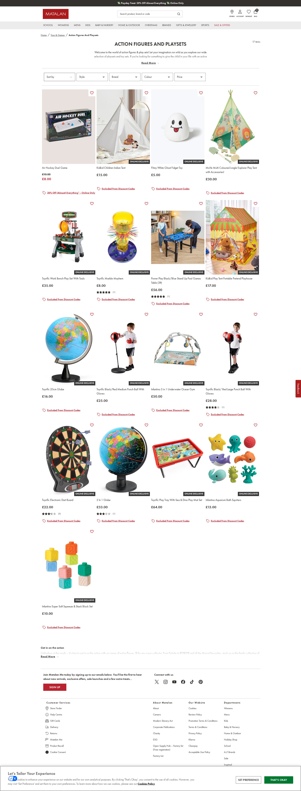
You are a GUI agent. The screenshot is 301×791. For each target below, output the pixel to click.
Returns (53, 733)
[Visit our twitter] (156, 681)
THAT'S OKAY (278, 780)
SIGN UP (54, 687)
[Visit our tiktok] (191, 681)
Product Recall (57, 745)
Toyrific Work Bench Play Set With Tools (63, 278)
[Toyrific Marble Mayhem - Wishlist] (146, 203)
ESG (155, 739)
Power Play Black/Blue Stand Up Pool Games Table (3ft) (176, 280)
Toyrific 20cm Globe (53, 389)
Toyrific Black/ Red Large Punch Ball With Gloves (228, 391)
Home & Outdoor (232, 733)
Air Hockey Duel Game (54, 168)
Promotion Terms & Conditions (203, 720)
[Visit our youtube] (174, 681)
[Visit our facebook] (183, 681)
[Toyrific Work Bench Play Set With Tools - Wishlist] (91, 203)
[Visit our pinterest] (200, 681)
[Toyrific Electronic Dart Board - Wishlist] (91, 425)
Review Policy (195, 714)
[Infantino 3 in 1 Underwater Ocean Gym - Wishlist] (201, 314)
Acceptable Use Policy (199, 752)
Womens (228, 708)
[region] (150, 778)
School (227, 745)
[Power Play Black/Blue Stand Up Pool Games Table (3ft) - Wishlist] (201, 203)
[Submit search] (178, 14)
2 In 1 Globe (104, 500)
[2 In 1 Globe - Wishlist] (146, 425)
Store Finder (56, 708)
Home (44, 35)
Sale (226, 758)
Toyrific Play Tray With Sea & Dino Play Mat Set (176, 500)
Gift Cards (55, 720)
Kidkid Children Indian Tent (111, 168)
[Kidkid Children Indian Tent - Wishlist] (146, 92)
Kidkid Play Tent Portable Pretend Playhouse (229, 278)
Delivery (54, 727)
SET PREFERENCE (248, 780)
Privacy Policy (195, 733)
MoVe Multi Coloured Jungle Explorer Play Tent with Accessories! (231, 170)
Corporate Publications (164, 727)
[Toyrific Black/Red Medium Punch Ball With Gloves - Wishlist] (146, 314)
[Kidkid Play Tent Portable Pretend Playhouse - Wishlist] (255, 203)
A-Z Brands (229, 752)
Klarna (192, 739)
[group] (46, 177)
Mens (227, 714)
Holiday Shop (230, 739)
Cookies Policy (146, 784)
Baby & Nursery (232, 727)
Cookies (192, 708)
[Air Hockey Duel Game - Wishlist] (91, 92)
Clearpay (193, 745)
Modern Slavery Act (163, 720)
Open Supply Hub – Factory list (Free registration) (168, 747)
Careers (157, 714)
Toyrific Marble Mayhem (110, 278)
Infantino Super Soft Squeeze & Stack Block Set (67, 606)
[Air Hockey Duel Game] (68, 126)
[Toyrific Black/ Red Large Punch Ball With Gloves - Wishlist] (255, 314)
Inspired (228, 764)
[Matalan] (56, 14)
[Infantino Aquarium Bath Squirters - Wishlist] (255, 425)
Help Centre (56, 714)
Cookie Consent (58, 752)
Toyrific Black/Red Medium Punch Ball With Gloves (120, 391)
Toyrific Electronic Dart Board (57, 500)
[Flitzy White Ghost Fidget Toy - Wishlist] (201, 92)
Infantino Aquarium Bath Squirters (223, 500)
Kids (226, 720)
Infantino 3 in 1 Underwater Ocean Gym (173, 389)
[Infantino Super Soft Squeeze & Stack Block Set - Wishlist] (91, 531)
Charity (156, 733)
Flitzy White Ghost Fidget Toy (166, 168)
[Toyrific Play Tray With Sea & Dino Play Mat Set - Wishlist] (201, 425)
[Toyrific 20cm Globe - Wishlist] (91, 314)
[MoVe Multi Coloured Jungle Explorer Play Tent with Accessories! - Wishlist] (255, 92)
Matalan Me (56, 739)
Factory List (158, 755)
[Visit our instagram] (165, 681)
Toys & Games (58, 35)
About (156, 708)
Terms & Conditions (198, 727)
